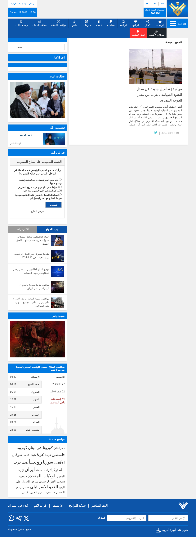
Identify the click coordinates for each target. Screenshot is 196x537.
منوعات (87, 25)
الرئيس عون (44, 492)
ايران (30, 469)
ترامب (46, 470)
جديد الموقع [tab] (52, 229)
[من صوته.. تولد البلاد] (37, 339)
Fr (155, 3)
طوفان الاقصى (29, 455)
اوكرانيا (21, 470)
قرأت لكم (40, 505)
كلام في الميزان (18, 505)
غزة (40, 454)
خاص (74, 25)
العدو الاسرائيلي (44, 486)
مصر (62, 448)
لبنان (57, 448)
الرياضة (123, 25)
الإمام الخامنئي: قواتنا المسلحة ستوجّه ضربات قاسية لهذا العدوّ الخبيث (33, 240)
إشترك (101, 517)
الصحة (52, 493)
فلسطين (58, 455)
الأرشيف (13, 4)
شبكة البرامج (77, 505)
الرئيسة (160, 25)
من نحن (32, 4)
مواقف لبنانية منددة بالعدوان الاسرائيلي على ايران (34, 286)
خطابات (111, 25)
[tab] (37, 161)
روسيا (35, 461)
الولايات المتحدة (42, 475)
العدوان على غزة (38, 481)
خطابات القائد (57, 76)
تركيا (54, 470)
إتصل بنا (22, 4)
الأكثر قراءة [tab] (23, 229)
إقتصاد (99, 25)
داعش (25, 463)
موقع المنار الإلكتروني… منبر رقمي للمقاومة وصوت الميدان (30, 271)
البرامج (136, 25)
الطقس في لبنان (22, 488)
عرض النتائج (37, 211)
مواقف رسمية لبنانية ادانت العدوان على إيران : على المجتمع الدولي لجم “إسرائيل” (31, 302)
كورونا (21, 447)
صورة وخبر (58, 315)
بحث (19, 46)
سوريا (48, 462)
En (147, 3)
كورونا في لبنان (40, 448)
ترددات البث (21, 25)
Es (162, 3)
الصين (60, 492)
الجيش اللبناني (29, 492)
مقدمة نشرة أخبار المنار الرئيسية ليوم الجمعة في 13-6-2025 (31, 255)
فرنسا (48, 455)
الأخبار (148, 25)
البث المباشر (15, 143)
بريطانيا (39, 470)
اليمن (61, 476)
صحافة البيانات (39, 25)
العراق (51, 481)
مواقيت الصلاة (58, 25)
